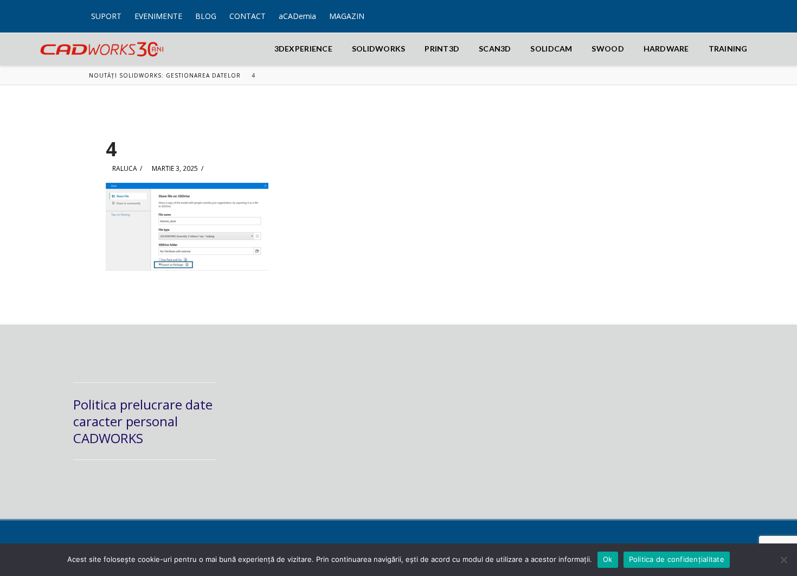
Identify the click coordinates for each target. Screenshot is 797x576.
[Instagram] (721, 10)
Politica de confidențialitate (676, 559)
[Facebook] (695, 10)
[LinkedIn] (704, 10)
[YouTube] (712, 10)
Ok (608, 559)
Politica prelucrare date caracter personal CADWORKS (143, 421)
